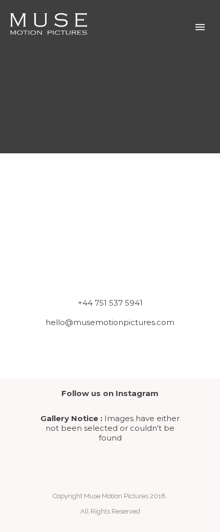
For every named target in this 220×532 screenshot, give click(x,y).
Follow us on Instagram (110, 393)
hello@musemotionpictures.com (110, 322)
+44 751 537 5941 (110, 303)
